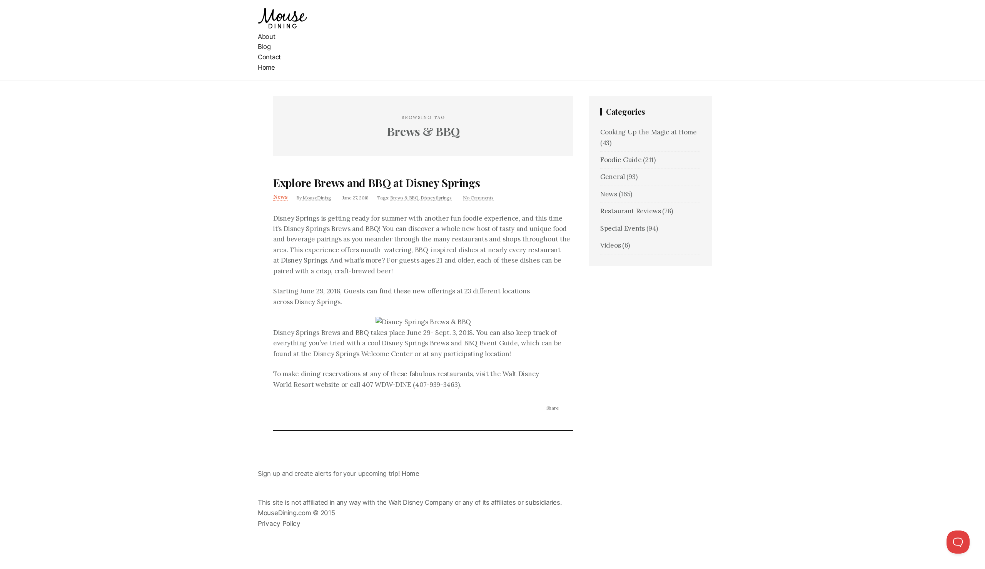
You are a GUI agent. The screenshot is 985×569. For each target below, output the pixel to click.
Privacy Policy (279, 523)
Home (266, 67)
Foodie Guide (620, 160)
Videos (610, 245)
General (612, 176)
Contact (269, 57)
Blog (264, 46)
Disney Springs (436, 198)
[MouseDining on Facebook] (260, 534)
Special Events (622, 228)
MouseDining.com (284, 513)
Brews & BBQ (404, 198)
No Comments (478, 198)
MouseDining (316, 198)
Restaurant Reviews (630, 211)
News (280, 196)
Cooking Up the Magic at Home (648, 132)
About (266, 36)
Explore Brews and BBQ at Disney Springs (376, 183)
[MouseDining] (282, 26)
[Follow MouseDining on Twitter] (260, 545)
